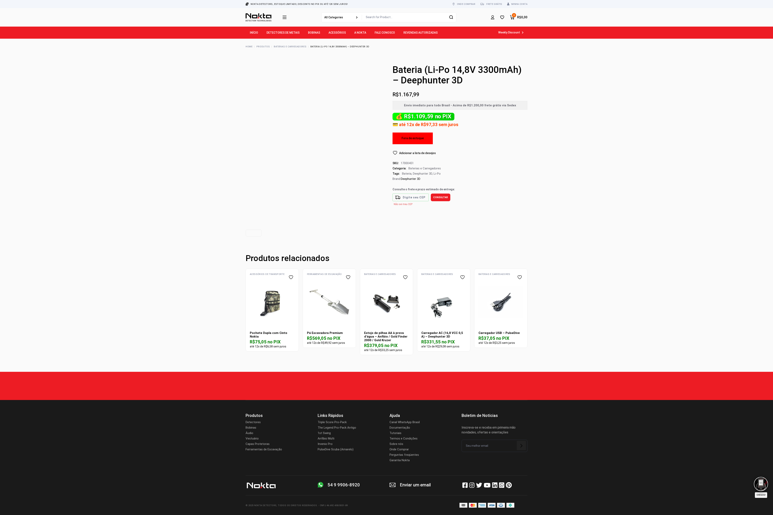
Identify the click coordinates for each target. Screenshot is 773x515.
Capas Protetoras (258, 444)
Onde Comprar (399, 449)
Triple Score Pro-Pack (332, 422)
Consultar (440, 197)
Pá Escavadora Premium (325, 333)
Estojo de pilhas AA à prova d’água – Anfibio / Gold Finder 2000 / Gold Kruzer (385, 336)
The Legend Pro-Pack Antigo (337, 427)
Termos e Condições (404, 438)
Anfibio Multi (326, 438)
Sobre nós (396, 444)
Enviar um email (415, 484)
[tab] (253, 233)
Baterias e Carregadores (424, 168)
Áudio (249, 433)
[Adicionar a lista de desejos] (291, 277)
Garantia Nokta (400, 460)
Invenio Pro (325, 444)
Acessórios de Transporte (267, 274)
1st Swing (324, 433)
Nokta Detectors (265, 505)
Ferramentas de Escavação (324, 274)
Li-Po (437, 173)
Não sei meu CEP (403, 204)
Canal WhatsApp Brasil (405, 422)
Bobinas (251, 427)
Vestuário (252, 438)
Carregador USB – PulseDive (499, 333)
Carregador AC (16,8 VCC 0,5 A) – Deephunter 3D (442, 334)
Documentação (400, 427)
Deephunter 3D (422, 173)
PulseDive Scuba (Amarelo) (335, 449)
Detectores (253, 422)
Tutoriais (395, 433)
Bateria (406, 173)
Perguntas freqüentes (404, 455)
